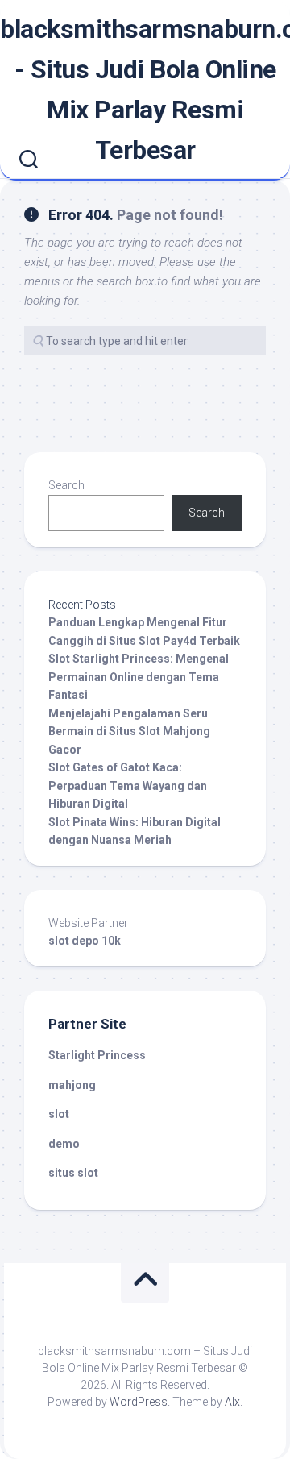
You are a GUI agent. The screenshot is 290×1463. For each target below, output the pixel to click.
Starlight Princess (97, 1055)
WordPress (139, 1401)
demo (64, 1143)
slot (58, 1114)
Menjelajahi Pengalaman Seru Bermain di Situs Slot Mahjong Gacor (129, 731)
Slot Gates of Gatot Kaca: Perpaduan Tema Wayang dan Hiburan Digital (127, 785)
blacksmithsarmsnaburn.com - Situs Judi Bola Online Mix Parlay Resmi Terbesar (145, 89)
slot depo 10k (84, 940)
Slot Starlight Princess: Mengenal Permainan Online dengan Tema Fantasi (138, 676)
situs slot (73, 1172)
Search (66, 485)
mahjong (72, 1085)
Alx (232, 1401)
